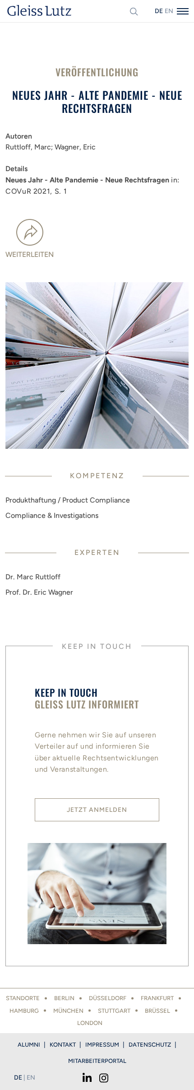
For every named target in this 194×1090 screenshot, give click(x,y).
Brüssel (157, 1010)
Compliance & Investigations (51, 515)
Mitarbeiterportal (97, 1060)
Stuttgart (114, 1010)
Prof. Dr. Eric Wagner (39, 592)
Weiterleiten (29, 254)
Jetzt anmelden (97, 810)
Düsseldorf (107, 998)
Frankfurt (157, 998)
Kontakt (63, 1044)
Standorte (23, 998)
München (68, 1010)
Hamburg (24, 1010)
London (89, 1023)
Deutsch (159, 11)
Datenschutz (150, 1044)
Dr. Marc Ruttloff (32, 577)
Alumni (29, 1044)
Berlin (64, 998)
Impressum (102, 1044)
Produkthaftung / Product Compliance (67, 500)
